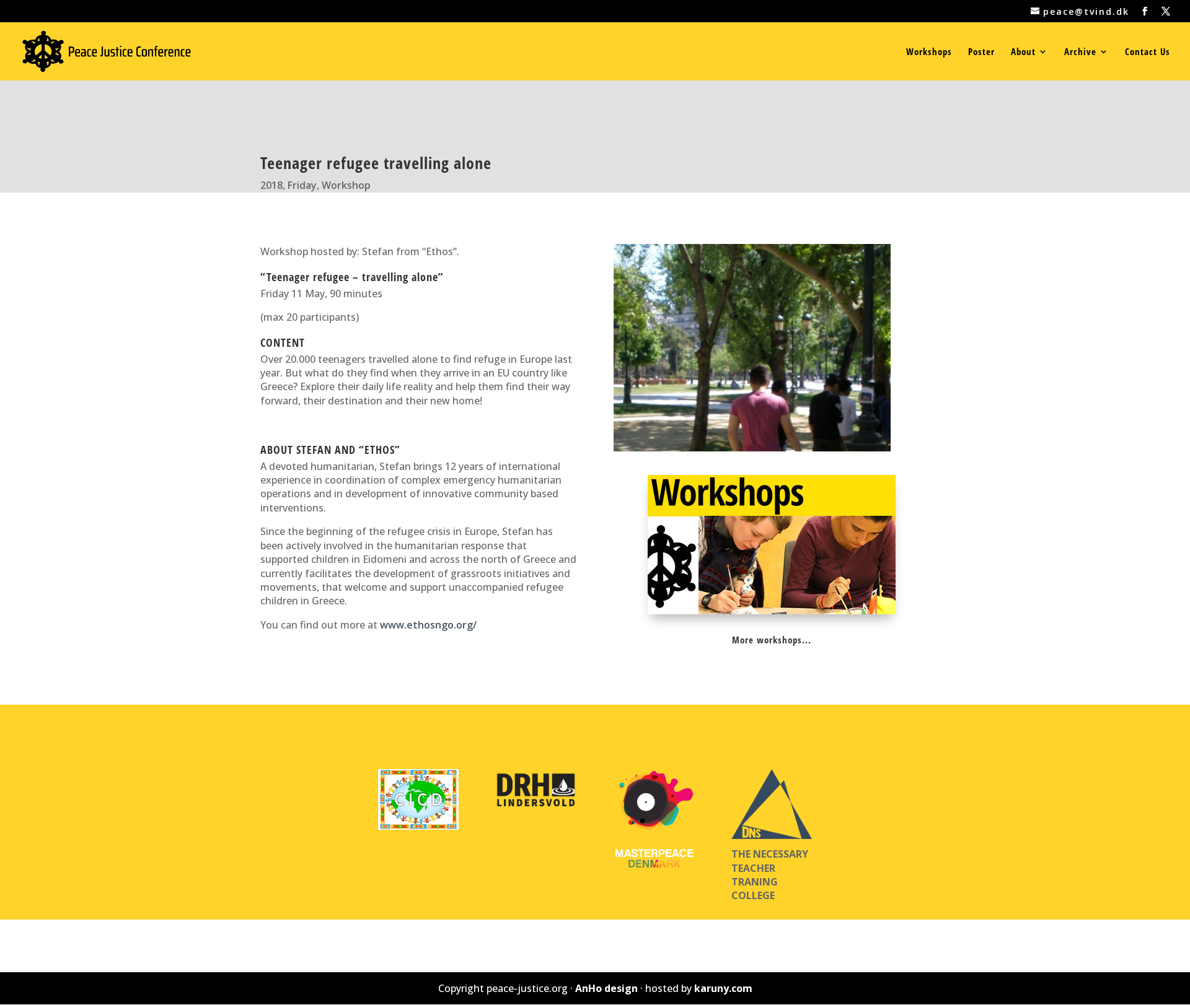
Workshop (346, 185)
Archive (1080, 52)
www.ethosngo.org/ (428, 625)
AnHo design (606, 988)
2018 (271, 185)
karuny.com (723, 988)
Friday (302, 185)
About (1023, 52)
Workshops (929, 52)
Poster (981, 52)
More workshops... (771, 639)
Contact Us (1147, 52)
